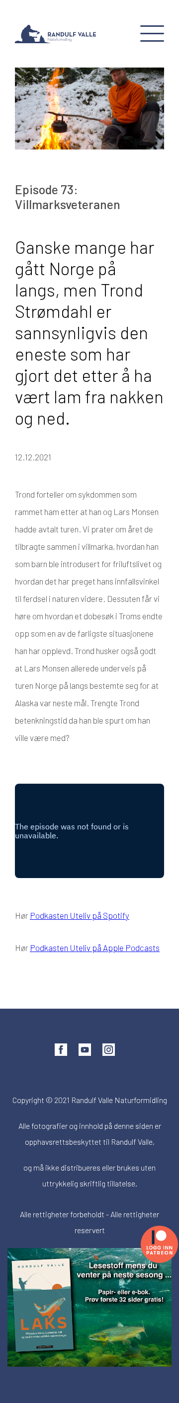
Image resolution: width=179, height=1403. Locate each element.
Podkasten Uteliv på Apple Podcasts (95, 948)
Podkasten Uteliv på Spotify (79, 915)
